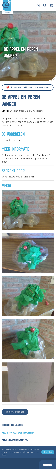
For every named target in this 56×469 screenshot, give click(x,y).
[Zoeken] (45, 5)
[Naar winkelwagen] (51, 5)
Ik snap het (48, 452)
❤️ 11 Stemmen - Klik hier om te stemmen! (27, 87)
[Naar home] (6, 6)
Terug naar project (15, 411)
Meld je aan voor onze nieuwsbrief (18, 432)
